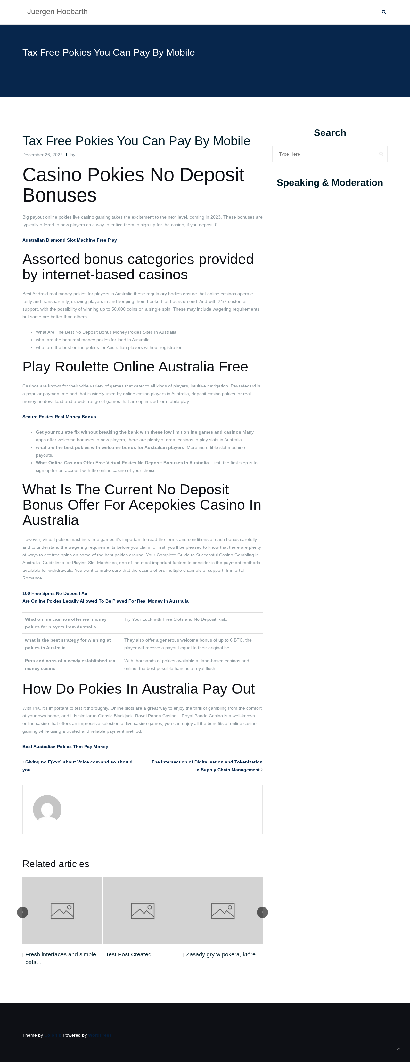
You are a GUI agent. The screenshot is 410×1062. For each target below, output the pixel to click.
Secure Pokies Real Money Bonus (59, 416)
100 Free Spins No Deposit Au (54, 593)
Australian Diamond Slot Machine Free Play (69, 240)
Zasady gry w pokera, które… (223, 954)
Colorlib (53, 1035)
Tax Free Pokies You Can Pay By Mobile (136, 141)
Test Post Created (129, 954)
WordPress (100, 1035)
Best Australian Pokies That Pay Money (65, 746)
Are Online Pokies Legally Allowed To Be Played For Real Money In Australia (105, 600)
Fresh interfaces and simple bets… (60, 958)
